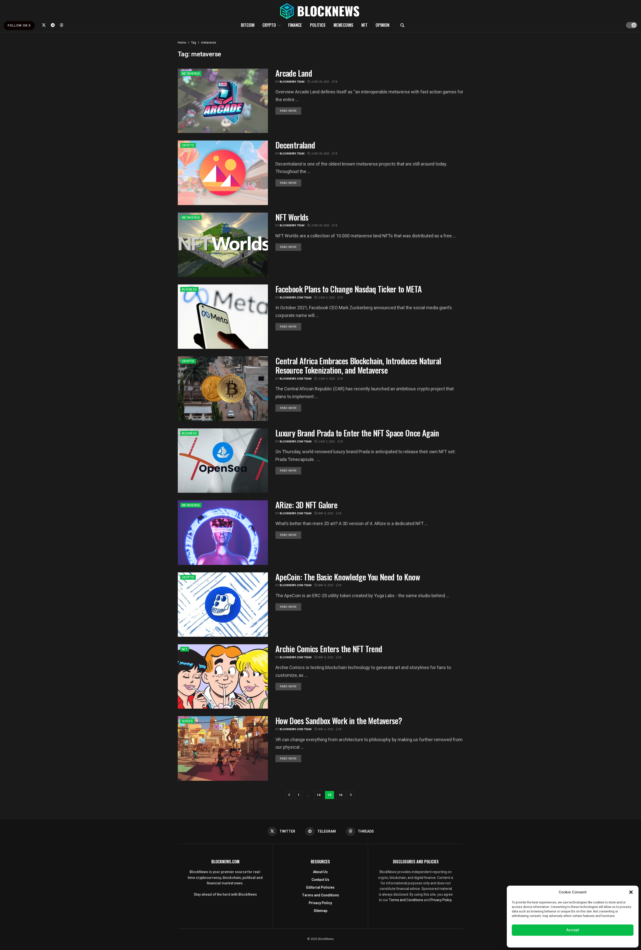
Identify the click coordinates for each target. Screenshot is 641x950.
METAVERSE (191, 73)
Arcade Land (293, 73)
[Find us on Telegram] (53, 25)
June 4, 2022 (326, 379)
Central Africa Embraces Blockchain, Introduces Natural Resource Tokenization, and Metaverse (358, 365)
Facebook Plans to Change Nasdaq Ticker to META (348, 289)
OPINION (382, 25)
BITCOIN (247, 25)
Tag (193, 42)
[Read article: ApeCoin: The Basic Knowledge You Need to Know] (223, 604)
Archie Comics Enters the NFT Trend (328, 649)
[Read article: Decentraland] (223, 172)
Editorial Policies (320, 887)
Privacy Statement (586, 941)
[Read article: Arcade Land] (223, 101)
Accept (572, 930)
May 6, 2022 (325, 729)
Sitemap (320, 910)
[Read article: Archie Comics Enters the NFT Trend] (223, 676)
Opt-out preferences (558, 941)
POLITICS (318, 25)
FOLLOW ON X (19, 25)
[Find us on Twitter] (44, 25)
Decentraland (295, 145)
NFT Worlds (291, 217)
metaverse (208, 42)
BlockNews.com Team (295, 297)
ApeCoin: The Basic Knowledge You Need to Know (347, 577)
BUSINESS (189, 289)
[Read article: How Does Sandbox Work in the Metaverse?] (223, 748)
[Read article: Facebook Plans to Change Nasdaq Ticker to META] (223, 316)
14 (318, 795)
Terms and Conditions (320, 895)
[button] (630, 892)
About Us (320, 872)
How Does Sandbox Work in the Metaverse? (338, 720)
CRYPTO (269, 25)
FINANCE (295, 25)
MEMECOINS (343, 25)
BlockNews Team (292, 82)
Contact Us (320, 879)
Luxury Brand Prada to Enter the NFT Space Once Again (357, 433)
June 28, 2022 (319, 82)
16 (340, 795)
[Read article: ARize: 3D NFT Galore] (223, 532)
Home (182, 42)
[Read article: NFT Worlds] (223, 245)
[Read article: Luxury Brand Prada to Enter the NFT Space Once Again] (223, 460)
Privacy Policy (320, 903)
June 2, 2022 (326, 441)
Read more (290, 110)
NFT (364, 25)
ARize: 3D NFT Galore (306, 505)
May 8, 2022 (325, 513)
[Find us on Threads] (61, 25)
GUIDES (187, 721)
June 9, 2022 (326, 297)
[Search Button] (402, 25)
